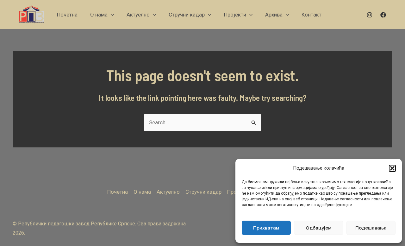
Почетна (117, 192)
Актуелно (168, 192)
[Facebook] (383, 15)
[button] (392, 168)
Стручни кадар (203, 192)
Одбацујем (319, 227)
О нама (142, 192)
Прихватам (266, 227)
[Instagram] (369, 15)
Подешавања (371, 227)
